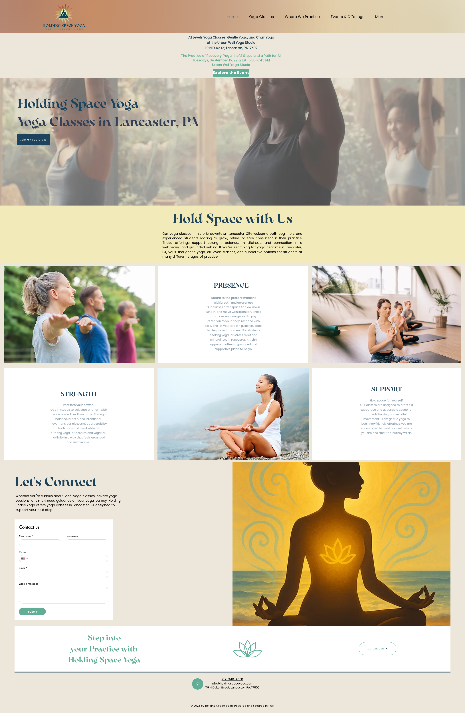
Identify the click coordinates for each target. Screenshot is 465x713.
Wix (272, 706)
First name (26, 536)
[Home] (197, 684)
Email (23, 567)
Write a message (28, 583)
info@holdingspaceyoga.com (232, 683)
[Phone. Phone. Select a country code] (24, 558)
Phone (22, 552)
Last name (73, 536)
